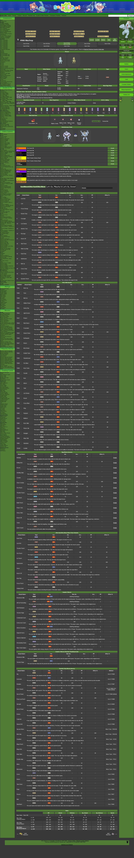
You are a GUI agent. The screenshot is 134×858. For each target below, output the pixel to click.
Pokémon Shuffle (4, 185)
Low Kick (23, 198)
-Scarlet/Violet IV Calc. (5, 59)
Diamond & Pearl (3, 214)
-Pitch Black (2, 384)
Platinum (2, 215)
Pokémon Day (3, 74)
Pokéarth (64, 15)
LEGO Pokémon (3, 76)
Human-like (105, 121)
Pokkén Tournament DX (5, 172)
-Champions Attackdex (5, 49)
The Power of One (4, 315)
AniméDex (2, 90)
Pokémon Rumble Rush (5, 171)
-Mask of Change (4, 441)
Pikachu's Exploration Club (6, 360)
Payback (25, 413)
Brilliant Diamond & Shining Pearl (7, 151)
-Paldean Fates (3, 400)
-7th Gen (2, 65)
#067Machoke (108, 834)
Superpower (20, 563)
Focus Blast (26, 403)
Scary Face (24, 273)
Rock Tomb (26, 368)
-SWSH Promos (3, 418)
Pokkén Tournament (4, 191)
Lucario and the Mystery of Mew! (7, 322)
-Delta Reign (3, 381)
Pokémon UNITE (4, 145)
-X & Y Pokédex (3, 28)
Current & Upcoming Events (6, 81)
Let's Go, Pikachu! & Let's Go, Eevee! (6, 167)
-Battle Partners (3, 435)
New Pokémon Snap (4, 160)
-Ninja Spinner (3, 424)
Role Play (19, 578)
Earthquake (26, 338)
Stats (109, 39)
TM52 (18, 403)
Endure (18, 714)
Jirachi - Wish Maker (4, 320)
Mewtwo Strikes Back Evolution (7, 343)
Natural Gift (19, 724)
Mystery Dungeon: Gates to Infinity (6, 203)
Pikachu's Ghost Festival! (5, 358)
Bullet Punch (20, 502)
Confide (25, 448)
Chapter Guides (3, 292)
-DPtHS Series (3, 411)
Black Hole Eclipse (21, 647)
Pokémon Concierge (4, 124)
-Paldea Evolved (3, 404)
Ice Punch (19, 497)
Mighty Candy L (62, 123)
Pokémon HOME (3, 153)
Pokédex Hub (31, 15)
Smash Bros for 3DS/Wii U (6, 194)
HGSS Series (3, 303)
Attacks (103, 39)
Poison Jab (26, 428)
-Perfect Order (3, 386)
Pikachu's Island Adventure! (6, 359)
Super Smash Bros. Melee (6, 258)
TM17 (18, 318)
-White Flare (2, 391)
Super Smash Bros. (4, 269)
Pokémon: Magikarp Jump (6, 170)
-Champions (2, 61)
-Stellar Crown (3, 396)
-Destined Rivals (3, 392)
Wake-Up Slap (24, 248)
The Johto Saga (3, 95)
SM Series (2, 308)
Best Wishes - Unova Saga (6, 99)
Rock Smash (20, 689)
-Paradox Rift (3, 401)
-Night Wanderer (3, 440)
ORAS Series (3, 307)
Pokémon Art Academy (5, 182)
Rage (18, 789)
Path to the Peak (3, 118)
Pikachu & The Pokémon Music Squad (7, 368)
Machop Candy (79, 123)
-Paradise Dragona (4, 438)
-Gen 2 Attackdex (4, 41)
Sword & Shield (3, 150)
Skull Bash (19, 804)
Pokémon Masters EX (5, 143)
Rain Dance (26, 323)
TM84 (18, 428)
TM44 (18, 378)
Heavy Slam (20, 512)
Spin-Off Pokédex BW (5, 55)
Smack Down (26, 333)
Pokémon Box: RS (4, 243)
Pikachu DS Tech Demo (5, 248)
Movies (7, 310)
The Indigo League (4, 93)
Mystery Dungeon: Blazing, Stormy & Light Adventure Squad (7, 222)
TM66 (18, 413)
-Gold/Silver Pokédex (4, 24)
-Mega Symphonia (4, 429)
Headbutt (19, 739)
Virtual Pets (2, 278)
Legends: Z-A (3, 137)
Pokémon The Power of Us (6, 342)
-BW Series (2, 410)
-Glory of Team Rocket (5, 433)
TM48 (18, 398)
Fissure (19, 794)
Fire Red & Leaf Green (5, 236)
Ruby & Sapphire (3, 235)
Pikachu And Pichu (4, 352)
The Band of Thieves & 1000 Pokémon (6, 184)
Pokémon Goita (3, 282)
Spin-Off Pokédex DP (4, 54)
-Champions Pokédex (4, 37)
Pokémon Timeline (4, 66)
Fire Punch (19, 487)
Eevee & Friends (3, 365)
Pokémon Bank (3, 179)
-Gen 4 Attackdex (4, 43)
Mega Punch (20, 744)
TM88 (18, 438)
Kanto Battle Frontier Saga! (6, 97)
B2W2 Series (3, 305)
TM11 (18, 308)
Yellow (1, 261)
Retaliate (19, 684)
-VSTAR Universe (4, 445)
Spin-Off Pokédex (4, 53)
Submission (24, 258)
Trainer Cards (3, 375)
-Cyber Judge (3, 444)
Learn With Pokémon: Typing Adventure (6, 210)
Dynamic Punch (25, 278)
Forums (14, 15)
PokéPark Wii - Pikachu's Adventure (5, 224)
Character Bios (3, 92)
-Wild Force (2, 443)
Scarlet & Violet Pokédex (42, 15)
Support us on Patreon (67, 844)
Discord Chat (3, 80)
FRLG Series (3, 299)
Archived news (3, 21)
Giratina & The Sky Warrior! (6, 327)
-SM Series (2, 408)
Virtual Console (3, 274)
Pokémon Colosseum (4, 238)
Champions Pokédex (55, 15)
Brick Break (26, 348)
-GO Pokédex (3, 34)
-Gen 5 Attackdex (4, 44)
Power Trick (20, 507)
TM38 (18, 363)
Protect (25, 318)
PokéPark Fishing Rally (5, 249)
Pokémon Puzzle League (5, 262)
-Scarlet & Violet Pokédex (5, 35)
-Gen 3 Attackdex (4, 42)
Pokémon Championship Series (7, 68)
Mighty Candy (54, 123)
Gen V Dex (107, 43)
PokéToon (2, 117)
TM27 (18, 343)
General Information (4, 288)
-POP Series (2, 421)
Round (25, 398)
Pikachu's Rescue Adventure (6, 351)
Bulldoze (25, 418)
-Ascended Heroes (4, 387)
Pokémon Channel (4, 242)
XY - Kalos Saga (3, 100)
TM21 (18, 328)
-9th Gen (2, 63)
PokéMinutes (3, 119)
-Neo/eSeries (3, 413)
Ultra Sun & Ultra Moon (5, 165)
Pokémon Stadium (4, 267)
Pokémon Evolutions (4, 113)
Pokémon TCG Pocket (5, 148)
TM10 (18, 303)
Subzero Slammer (21, 637)
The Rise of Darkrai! (4, 326)
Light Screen (26, 313)
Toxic (24, 293)
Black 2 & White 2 (4, 198)
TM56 (18, 408)
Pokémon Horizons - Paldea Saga (7, 105)
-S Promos (2, 449)
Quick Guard (20, 527)
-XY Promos (2, 420)
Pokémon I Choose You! (5, 341)
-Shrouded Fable (3, 397)
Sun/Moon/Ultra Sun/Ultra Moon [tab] (33, 187)
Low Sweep (24, 223)
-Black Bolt (2, 390)
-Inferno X (2, 427)
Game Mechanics (4, 58)
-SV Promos (2, 417)
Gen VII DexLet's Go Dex (67, 43)
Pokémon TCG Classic (5, 379)
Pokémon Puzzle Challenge (6, 256)
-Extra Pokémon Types (5, 374)
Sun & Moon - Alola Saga (5, 101)
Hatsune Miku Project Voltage (6, 70)
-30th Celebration (4, 383)
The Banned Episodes (5, 108)
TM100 (18, 448)
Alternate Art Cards (4, 377)
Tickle (18, 522)
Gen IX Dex (26, 43)
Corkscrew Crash (21, 622)
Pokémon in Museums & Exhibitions (5, 72)
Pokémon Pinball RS (4, 244)
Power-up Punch (21, 699)
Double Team (26, 353)
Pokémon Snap (3, 263)
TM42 (18, 373)
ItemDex (2, 50)
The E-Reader (3, 250)
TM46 (18, 388)
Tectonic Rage (20, 612)
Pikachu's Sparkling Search (6, 362)
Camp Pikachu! (3, 355)
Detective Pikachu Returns (6, 147)
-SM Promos (3, 419)
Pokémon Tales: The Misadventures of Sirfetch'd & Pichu (6, 126)
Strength (19, 704)
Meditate (19, 457)
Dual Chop (23, 253)
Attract (25, 383)
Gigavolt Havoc (20, 632)
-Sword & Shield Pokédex (5, 31)
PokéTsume (2, 129)
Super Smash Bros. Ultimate (6, 175)
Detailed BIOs (3, 291)
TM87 (18, 433)
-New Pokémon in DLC (5, 84)
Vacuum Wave (20, 729)
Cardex (1, 56)
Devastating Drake (21, 642)
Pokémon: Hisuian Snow (5, 114)
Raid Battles (2, 378)
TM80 (18, 423)
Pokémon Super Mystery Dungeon (5, 188)
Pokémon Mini (3, 257)
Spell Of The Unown (4, 316)
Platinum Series (3, 302)
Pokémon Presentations (5, 75)
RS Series (2, 298)
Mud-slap (19, 734)
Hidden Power (27, 303)
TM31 (18, 348)
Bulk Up (23, 263)
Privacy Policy (71, 840)
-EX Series (2, 412)
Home (9, 15)
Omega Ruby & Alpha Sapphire (7, 178)
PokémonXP (2, 69)
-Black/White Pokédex (5, 27)
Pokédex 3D (2, 207)
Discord (25, 15)
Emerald (2, 237)
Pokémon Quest (3, 174)
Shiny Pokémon (3, 109)
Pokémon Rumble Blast (5, 206)
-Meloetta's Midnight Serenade (6, 333)
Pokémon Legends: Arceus (6, 152)
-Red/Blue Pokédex (4, 23)
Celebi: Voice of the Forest (6, 318)
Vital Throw (23, 243)
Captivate (19, 719)
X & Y (1, 177)
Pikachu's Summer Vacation (6, 350)
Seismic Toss (24, 228)
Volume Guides (3, 293)
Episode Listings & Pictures (6, 89)
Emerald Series (3, 300)
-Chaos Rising (3, 385)
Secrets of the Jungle (4, 344)
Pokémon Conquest (4, 204)
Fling (24, 408)
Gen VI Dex (87, 43)
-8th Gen (2, 64)
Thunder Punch (20, 492)
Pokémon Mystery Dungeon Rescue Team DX (6, 157)
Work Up (25, 288)
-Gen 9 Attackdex (4, 48)
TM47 (18, 393)
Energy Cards (3, 376)
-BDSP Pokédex (3, 32)
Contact (19, 15)
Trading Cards (7, 370)
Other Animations (4, 122)
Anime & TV (7, 88)
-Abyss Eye (2, 423)
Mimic (18, 764)
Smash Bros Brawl (4, 233)
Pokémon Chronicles (4, 106)
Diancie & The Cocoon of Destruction (5, 337)
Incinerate (19, 679)
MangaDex (2, 289)
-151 (1, 402)
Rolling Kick (20, 462)
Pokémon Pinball (3, 264)
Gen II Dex (67, 46)
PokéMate (2, 251)
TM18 (18, 323)
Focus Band (32, 123)
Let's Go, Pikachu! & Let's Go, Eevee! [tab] (61, 187)
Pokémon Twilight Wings (5, 112)
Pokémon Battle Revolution (6, 225)
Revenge (23, 233)
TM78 (18, 418)
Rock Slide (26, 423)
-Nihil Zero (2, 425)
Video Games (7, 131)
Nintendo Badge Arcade (5, 195)
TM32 (18, 353)
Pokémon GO (3, 141)
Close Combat (20, 482)
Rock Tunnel (30, 158)
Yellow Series (3, 296)
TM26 (18, 338)
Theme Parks (3, 78)
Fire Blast (25, 363)
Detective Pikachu (4, 173)
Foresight (23, 218)
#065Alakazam (25, 834)
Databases (7, 18)
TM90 (18, 443)
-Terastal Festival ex (4, 436)
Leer (22, 203)
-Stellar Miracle (3, 439)
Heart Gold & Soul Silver (5, 216)
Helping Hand (20, 588)
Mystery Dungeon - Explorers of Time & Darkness (7, 231)
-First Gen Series (4, 414)
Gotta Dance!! (3, 356)
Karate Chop (24, 213)
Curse (18, 774)
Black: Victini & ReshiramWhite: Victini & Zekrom (7, 331)
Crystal (1, 254)
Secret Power (20, 694)
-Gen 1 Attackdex (4, 40)
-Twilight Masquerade (4, 398)
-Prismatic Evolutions (4, 394)
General (92, 39)
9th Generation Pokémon (5, 83)
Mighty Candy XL (70, 123)
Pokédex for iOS (3, 212)
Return (25, 343)
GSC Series (2, 297)
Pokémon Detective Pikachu (6, 346)
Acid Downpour (20, 607)
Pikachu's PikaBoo (4, 354)
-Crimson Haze (3, 442)
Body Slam (19, 754)
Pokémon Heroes (4, 319)
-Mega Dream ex (3, 426)
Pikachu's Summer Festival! (6, 357)
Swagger (25, 433)
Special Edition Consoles (5, 275)
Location (97, 39)
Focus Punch (20, 583)
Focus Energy (24, 208)
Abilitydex (2, 52)
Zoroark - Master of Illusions (6, 329)
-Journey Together (4, 393)
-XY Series (2, 409)
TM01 (18, 288)
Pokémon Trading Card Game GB (7, 268)
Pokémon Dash (3, 240)
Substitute (25, 443)
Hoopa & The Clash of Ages (6, 338)
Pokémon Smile (3, 158)
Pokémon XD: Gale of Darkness (7, 239)
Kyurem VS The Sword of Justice (7, 332)
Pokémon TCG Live (4, 162)
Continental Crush (21, 617)
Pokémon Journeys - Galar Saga (7, 102)
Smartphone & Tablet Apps (6, 277)
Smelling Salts (20, 472)
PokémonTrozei (3, 247)
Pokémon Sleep (3, 146)
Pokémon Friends (4, 140)
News (1, 20)
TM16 (18, 313)
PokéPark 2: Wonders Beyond (6, 205)
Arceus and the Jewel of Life (6, 328)
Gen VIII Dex (46, 43)
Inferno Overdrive (21, 627)
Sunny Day (26, 308)
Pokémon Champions (4, 138)
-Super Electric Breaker (5, 437)
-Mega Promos (3, 416)
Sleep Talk (26, 438)
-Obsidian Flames (4, 403)
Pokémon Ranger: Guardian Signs (6, 218)
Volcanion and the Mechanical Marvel (6, 340)
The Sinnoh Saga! (4, 98)
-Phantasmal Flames (4, 388)
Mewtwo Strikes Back (5, 314)
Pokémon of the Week (5, 60)
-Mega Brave (3, 428)
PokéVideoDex (3, 120)
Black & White (3, 197)
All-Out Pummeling (21, 602)
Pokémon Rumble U (4, 201)
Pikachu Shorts (7, 349)
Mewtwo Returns (4, 317)
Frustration (26, 328)
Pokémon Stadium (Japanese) (6, 265)
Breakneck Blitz (21, 597)
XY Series (2, 306)
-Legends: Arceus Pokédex (6, 33)
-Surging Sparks (3, 395)
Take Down (19, 784)
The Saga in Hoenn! (4, 96)
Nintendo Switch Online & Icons (7, 280)
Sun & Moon (2, 164)
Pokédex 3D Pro (3, 208)
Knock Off (23, 238)
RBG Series (2, 294)
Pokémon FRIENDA (4, 284)
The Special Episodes (5, 107)
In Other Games (3, 273)
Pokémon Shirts (3, 77)
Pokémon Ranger (4, 245)
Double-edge (20, 759)
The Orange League (4, 94)
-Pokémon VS (3, 446)
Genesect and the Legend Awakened (5, 335)
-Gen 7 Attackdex (4, 46)
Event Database (3, 82)
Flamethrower (26, 358)
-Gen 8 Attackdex (4, 47)
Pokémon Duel (3, 192)
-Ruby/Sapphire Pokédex (5, 25)
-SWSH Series (3, 407)
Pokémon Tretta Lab (4, 200)
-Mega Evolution (3, 389)
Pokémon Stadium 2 (4, 255)
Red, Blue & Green (4, 260)
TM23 (18, 333)
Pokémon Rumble (4, 220)
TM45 (18, 383)
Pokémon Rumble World (5, 186)
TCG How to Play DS (5, 211)
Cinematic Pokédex (4, 57)
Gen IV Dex (26, 46)
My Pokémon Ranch (4, 232)
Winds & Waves (3, 134)
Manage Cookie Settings (82, 840)
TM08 (18, 298)
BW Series (2, 304)
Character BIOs (3, 290)
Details (112, 148)
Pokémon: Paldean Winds (5, 116)
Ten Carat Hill (30, 148)
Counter (19, 477)
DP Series (2, 301)
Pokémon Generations (5, 111)
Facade (25, 373)
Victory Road (37, 158)
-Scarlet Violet (3, 405)
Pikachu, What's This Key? (6, 366)
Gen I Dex (87, 46)
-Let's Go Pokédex (4, 30)
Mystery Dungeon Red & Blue (6, 246)
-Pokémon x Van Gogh (5, 73)
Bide (18, 799)
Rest (24, 378)
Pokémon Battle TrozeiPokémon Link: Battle (7, 181)
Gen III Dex (47, 46)
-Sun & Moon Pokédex (5, 29)
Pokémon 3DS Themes (5, 276)
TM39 (18, 368)
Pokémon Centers (4, 67)
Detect (18, 779)
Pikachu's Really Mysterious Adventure (6, 364)
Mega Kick (19, 749)
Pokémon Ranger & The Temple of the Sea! (7, 324)
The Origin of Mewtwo (5, 313)
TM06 (18, 293)
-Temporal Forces (4, 399)
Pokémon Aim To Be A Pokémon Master (7, 104)
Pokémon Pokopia (4, 139)
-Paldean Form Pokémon (5, 85)
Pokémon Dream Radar (5, 199)
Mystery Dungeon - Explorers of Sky (7, 227)
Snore (18, 568)
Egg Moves (115, 39)
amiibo (1, 279)
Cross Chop (24, 268)
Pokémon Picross (4, 189)
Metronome (19, 769)
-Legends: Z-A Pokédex (5, 36)
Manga (7, 287)
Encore (18, 467)
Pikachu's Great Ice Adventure (6, 361)
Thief (24, 388)
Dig (17, 674)
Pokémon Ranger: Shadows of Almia (6, 229)
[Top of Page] (127, 842)
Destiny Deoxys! (3, 321)
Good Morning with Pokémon (6, 121)
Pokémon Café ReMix (5, 142)
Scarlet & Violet (3, 136)
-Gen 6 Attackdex (4, 45)
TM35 (18, 358)
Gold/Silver (2, 253)
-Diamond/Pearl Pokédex (5, 26)
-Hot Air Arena (3, 434)
